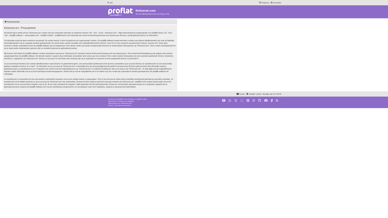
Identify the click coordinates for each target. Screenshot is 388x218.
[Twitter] (236, 100)
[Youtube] (223, 100)
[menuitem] (110, 3)
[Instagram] (254, 100)
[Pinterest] (248, 100)
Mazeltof (125, 103)
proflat (114, 103)
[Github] (259, 100)
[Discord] (266, 100)
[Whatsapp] (230, 100)
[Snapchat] (242, 100)
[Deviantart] (272, 100)
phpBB (119, 99)
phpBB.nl (131, 101)
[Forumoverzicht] (121, 11)
